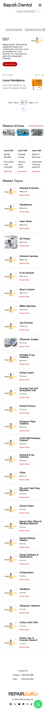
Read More (8, 171)
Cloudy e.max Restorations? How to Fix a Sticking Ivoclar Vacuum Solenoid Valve (23, 155)
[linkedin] (36, 75)
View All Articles (36, 125)
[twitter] (39, 75)
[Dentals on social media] (11, 704)
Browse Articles (10, 64)
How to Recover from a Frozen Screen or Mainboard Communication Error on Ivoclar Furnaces (37, 155)
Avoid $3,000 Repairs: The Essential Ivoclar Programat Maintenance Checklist (9, 155)
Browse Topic (25, 195)
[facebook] (42, 75)
